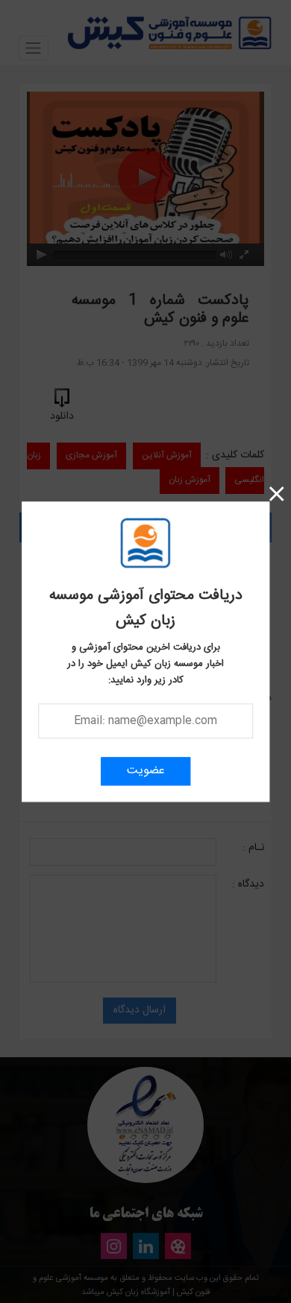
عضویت (146, 771)
